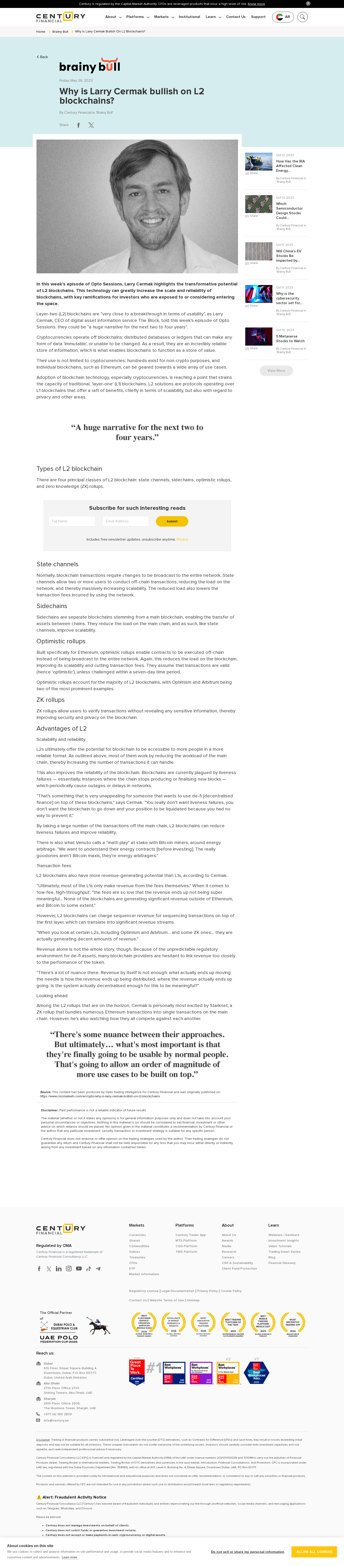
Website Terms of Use (167, 1300)
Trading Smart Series (284, 1251)
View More (276, 371)
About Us (229, 1235)
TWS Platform (186, 1251)
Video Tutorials (280, 1246)
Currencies (137, 1235)
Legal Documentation (177, 1291)
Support (258, 17)
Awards (227, 1240)
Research (229, 1251)
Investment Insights (283, 1240)
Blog (271, 1257)
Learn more (69, 1557)
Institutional (189, 17)
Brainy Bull (105, 112)
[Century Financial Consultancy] (60, 16)
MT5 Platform (186, 1240)
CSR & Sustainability (237, 1263)
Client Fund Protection (239, 1268)
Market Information (144, 1274)
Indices (134, 1251)
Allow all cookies (314, 1552)
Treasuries (137, 1257)
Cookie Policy (231, 1291)
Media (226, 1246)
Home (40, 32)
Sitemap (193, 1300)
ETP (132, 1268)
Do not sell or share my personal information (248, 1552)
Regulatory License (144, 1291)
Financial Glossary (282, 1263)
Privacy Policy (207, 1291)
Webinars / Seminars (283, 1235)
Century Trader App (191, 1235)
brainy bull (60, 32)
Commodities (139, 1246)
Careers (228, 1257)
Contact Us (236, 17)
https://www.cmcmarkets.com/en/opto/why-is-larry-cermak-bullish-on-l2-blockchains (100, 1096)
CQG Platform (186, 1246)
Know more (256, 4)
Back (44, 57)
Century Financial (77, 112)
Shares (134, 1240)
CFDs (133, 1263)
